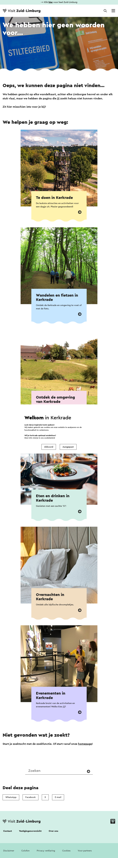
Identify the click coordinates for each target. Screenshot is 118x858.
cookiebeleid (49, 438)
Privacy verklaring (46, 851)
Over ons (53, 831)
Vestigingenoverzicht (30, 831)
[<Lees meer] (79, 212)
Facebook (30, 797)
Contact (7, 831)
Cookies (66, 851)
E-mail (58, 797)
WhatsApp (10, 797)
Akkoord (48, 447)
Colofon (25, 851)
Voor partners (85, 851)
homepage (85, 743)
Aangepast (68, 447)
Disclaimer (8, 851)
